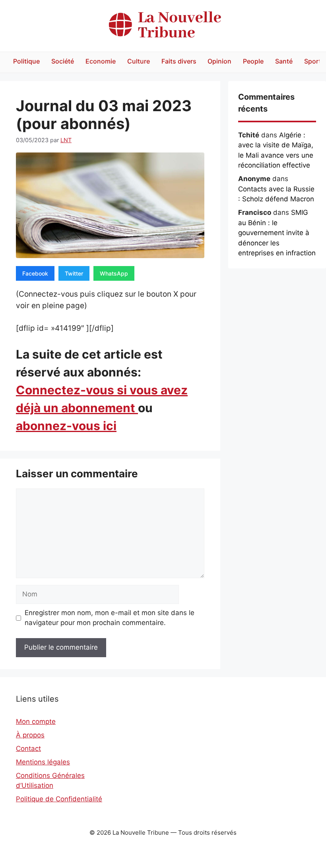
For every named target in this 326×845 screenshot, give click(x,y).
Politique (26, 61)
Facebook (35, 273)
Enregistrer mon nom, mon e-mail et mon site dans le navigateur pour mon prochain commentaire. (109, 618)
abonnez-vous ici (66, 426)
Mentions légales (43, 762)
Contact (28, 748)
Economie (100, 61)
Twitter (74, 273)
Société (62, 61)
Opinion (219, 61)
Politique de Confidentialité (59, 799)
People (253, 61)
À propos (30, 735)
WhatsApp (114, 273)
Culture (138, 61)
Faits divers (178, 61)
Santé (284, 61)
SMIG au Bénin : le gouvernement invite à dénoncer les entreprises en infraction (277, 232)
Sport (312, 61)
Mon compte (36, 721)
